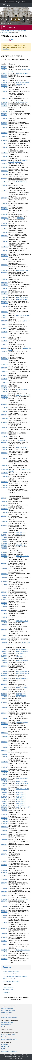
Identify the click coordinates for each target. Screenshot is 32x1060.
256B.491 (4, 722)
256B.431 (4, 659)
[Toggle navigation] (3, 5)
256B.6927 (4, 823)
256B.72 (4, 861)
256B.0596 (4, 160)
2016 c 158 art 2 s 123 (23, 270)
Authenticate (5, 40)
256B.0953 (4, 509)
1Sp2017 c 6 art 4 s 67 (23, 807)
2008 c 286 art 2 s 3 (22, 102)
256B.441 (4, 689)
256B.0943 (4, 465)
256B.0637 (4, 241)
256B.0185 (4, 73)
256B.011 (4, 69)
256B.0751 (4, 344)
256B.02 (4, 75)
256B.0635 (4, 232)
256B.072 (4, 332)
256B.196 (4, 558)
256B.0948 (4, 485)
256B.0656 (4, 297)
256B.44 (4, 684)
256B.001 (4, 66)
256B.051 (4, 118)
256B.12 (4, 536)
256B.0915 (4, 404)
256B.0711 (4, 328)
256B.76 (4, 883)
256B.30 (4, 617)
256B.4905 (4, 707)
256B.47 (4, 697)
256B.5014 (4, 773)
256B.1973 (4, 568)
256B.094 (4, 453)
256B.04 (4, 104)
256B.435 (4, 671)
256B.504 (4, 783)
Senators (3, 1027)
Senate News (5, 1046)
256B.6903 (4, 810)
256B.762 (4, 892)
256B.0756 (4, 364)
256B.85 (4, 955)
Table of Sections (8, 987)
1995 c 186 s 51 (21, 440)
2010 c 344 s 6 (20, 84)
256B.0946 (4, 476)
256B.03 (4, 80)
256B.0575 (4, 140)
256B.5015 (4, 774)
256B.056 (4, 124)
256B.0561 (4, 127)
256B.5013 (4, 771)
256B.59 (4, 798)
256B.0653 (4, 288)
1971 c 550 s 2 (20, 545)
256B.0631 (4, 225)
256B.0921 (4, 427)
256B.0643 (4, 259)
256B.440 (4, 688)
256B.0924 (4, 437)
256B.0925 (4, 440)
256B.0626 (4, 209)
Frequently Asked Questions (9, 1017)
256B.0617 (4, 178)
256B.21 (4, 597)
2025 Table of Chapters (10, 979)
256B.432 (4, 660)
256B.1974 (4, 574)
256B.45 (4, 693)
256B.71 (4, 854)
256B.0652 (20, 218)
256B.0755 (4, 359)
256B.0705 (4, 321)
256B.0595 (4, 156)
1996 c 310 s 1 (20, 792)
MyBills (3, 1049)
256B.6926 (4, 821)
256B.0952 (4, 505)
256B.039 (4, 102)
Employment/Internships (8, 1010)
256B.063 (4, 223)
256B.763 (4, 895)
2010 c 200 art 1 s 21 (22, 556)
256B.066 (4, 306)
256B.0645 (4, 270)
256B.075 (4, 341)
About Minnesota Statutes (10, 974)
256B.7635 (4, 901)
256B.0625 (4, 207)
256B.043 (4, 113)
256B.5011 (4, 762)
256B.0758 (4, 371)
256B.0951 (4, 501)
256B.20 (4, 595)
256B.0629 (4, 220)
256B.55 (4, 791)
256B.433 (4, 662)
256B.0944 (4, 469)
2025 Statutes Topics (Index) (11, 981)
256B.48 (4, 698)
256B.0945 (4, 473)
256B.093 (4, 449)
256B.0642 (4, 256)
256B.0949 (4, 487)
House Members (6, 1024)
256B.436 (4, 673)
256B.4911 (4, 724)
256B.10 (4, 532)
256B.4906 (4, 713)
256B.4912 (4, 727)
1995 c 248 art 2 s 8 (22, 783)
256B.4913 (4, 733)
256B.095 (4, 498)
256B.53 (4, 789)
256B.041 (4, 106)
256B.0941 (4, 458)
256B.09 (4, 388)
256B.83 (4, 950)
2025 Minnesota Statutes (7, 30)
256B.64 (4, 807)
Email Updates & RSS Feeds (9, 1051)
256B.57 (4, 794)
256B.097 (4, 525)
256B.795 (4, 937)
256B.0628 (4, 218)
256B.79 (4, 933)
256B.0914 (4, 398)
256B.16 (4, 545)
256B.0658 (4, 301)
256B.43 (4, 657)
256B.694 (4, 834)
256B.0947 (4, 482)
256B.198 (4, 585)
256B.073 (4, 337)
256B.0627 (4, 214)
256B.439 (4, 680)
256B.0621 (4, 185)
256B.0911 (4, 391)
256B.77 (4, 917)
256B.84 (4, 952)
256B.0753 (4, 351)
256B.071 (4, 324)
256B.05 (4, 115)
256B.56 (4, 792)
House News (4, 1044)
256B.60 (4, 800)
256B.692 (4, 818)
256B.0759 (4, 375)
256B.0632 (4, 229)
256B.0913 (4, 397)
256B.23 (4, 603)
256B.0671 (4, 312)
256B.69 (4, 809)
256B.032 (4, 84)
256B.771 (4, 923)
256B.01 (4, 68)
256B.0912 (4, 395)
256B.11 (4, 534)
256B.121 (4, 538)
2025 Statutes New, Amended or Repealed (15, 976)
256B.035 (4, 86)
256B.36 (4, 630)
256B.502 (4, 780)
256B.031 (4, 82)
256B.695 (4, 839)
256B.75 (4, 872)
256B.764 (4, 906)
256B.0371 (4, 91)
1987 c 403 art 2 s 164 (23, 315)
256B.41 (4, 650)
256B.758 (4, 879)
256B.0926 (4, 442)
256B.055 (4, 122)
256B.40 (4, 642)
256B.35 (4, 624)
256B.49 (4, 702)
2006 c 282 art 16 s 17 (23, 950)
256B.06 (4, 163)
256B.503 (4, 782)
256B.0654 (4, 292)
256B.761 (4, 888)
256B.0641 (4, 254)
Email (13, 1034)
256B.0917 (4, 411)
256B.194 (4, 554)
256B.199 (4, 592)
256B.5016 (4, 778)
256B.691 (4, 814)
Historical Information (7, 1008)
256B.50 (4, 754)
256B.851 (4, 959)
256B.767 (4, 915)
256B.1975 (4, 577)
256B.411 (4, 651)
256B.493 (4, 747)
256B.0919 (4, 418)
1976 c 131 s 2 (20, 532)
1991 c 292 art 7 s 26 (22, 390)
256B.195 (4, 556)
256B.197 (4, 563)
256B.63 (4, 805)
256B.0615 (4, 171)
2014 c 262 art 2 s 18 (22, 789)
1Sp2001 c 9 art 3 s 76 (23, 395)
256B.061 (4, 167)
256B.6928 (4, 827)
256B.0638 (4, 247)
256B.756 (4, 876)
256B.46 (4, 695)
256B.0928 (4, 447)
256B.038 (4, 98)
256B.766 (4, 912)
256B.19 (4, 552)
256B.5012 (4, 767)
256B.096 (4, 521)
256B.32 (4, 623)
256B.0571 (4, 136)
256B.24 (4, 605)
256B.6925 (4, 820)
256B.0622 (4, 191)
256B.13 (4, 539)
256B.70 (4, 850)
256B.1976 (4, 581)
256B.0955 (4, 516)
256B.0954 (4, 512)
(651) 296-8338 (5, 1034)
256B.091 (4, 390)
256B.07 (4, 315)
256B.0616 (4, 174)
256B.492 (4, 742)
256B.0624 (4, 203)
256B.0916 (4, 408)
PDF (12, 40)
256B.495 (4, 751)
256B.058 (4, 144)
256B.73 (4, 865)
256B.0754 (4, 357)
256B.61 (4, 801)
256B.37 (4, 635)
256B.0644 (4, 265)
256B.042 (4, 111)
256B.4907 (4, 718)
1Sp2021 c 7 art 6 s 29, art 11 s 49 (18, 161)
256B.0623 (4, 198)
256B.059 (4, 147)
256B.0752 (4, 348)
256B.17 (4, 547)
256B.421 (4, 655)
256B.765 (4, 910)
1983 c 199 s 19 (21, 653)
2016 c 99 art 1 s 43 (22, 650)
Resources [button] (7, 967)
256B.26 (4, 610)
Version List (6, 992)
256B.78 (4, 928)
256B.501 (4, 756)
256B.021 (4, 77)
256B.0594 (4, 153)
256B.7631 (4, 899)
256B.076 (4, 379)
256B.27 (4, 614)
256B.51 (4, 785)
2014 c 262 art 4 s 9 (22, 297)
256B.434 (4, 666)
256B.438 (4, 679)
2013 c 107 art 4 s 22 (22, 73)
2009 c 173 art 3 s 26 (22, 82)
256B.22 (4, 599)
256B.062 (4, 182)
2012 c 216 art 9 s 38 (22, 671)
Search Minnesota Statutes (11, 971)
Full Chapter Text (8, 989)
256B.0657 (4, 299)
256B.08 (4, 386)
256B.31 (4, 621)
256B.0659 (4, 303)
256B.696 (4, 845)
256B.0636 (4, 236)
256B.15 (4, 543)
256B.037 (4, 88)
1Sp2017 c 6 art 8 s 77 (23, 899)
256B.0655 (4, 294)
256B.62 (4, 803)
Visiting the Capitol (6, 1012)
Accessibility (4, 1015)
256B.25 (4, 606)
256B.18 (4, 548)
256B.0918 (4, 415)
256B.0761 (4, 382)
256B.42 (4, 653)
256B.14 (4, 541)
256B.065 (4, 279)
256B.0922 (4, 433)
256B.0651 (4, 283)
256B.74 (4, 870)
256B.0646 (4, 272)
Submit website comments (9, 1039)
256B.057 (4, 133)
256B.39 (4, 639)
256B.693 (4, 830)
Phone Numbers (5, 1037)
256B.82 (4, 944)
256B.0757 (4, 368)
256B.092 (4, 422)
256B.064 (4, 250)
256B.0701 (4, 317)
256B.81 (4, 941)
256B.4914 (4, 736)
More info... (6, 49)
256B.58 (4, 796)
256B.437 (4, 675)
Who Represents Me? (7, 1022)
